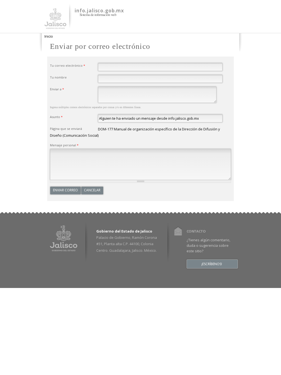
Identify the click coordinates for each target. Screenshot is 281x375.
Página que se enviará (66, 129)
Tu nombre (58, 77)
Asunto (56, 117)
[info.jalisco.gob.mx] (55, 25)
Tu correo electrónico (67, 65)
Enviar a (57, 89)
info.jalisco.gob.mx (99, 10)
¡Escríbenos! (211, 264)
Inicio (48, 36)
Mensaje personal (64, 145)
